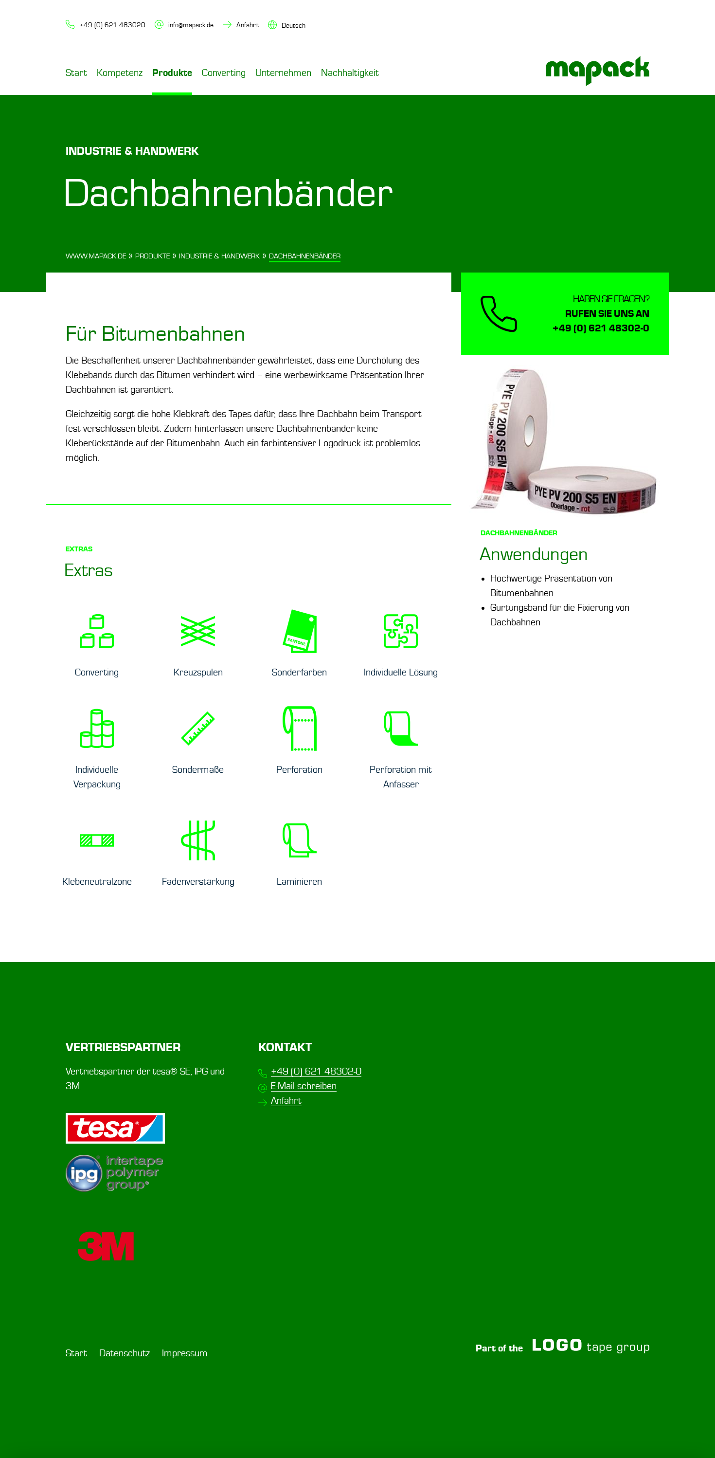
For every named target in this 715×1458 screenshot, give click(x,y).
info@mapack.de (191, 25)
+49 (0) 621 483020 (112, 25)
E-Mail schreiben (304, 1086)
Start (76, 73)
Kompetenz (120, 73)
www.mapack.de (96, 256)
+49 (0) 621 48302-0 (316, 1071)
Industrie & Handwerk (219, 256)
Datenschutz (124, 1353)
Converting (224, 73)
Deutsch (293, 25)
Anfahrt (247, 25)
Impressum (185, 1353)
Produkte (172, 72)
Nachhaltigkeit (350, 73)
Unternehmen (283, 73)
